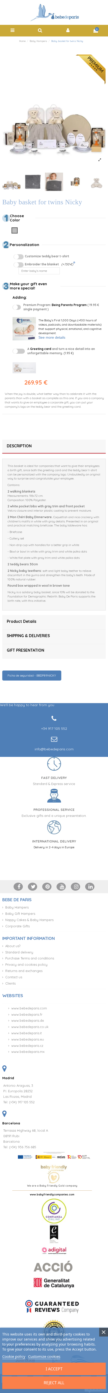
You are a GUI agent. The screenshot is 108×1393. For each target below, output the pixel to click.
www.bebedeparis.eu (27, 1039)
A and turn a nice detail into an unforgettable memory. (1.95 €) (61, 351)
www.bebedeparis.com (29, 1008)
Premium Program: (61, 307)
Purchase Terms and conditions (29, 958)
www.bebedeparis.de (27, 1020)
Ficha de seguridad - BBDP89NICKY (32, 675)
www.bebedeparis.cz (27, 1046)
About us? (12, 946)
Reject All (54, 1382)
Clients (10, 983)
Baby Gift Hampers (20, 914)
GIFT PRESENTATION (25, 650)
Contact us (13, 977)
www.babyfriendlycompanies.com (52, 1194)
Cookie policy (13, 1356)
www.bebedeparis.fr (26, 1014)
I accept (54, 1369)
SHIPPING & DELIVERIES (28, 635)
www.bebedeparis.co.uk (29, 1027)
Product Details (21, 621)
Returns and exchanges (23, 971)
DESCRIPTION (19, 446)
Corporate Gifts (17, 926)
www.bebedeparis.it (26, 1033)
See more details (51, 337)
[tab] (54, 447)
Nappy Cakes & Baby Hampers (29, 920)
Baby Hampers (17, 907)
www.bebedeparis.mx (27, 1052)
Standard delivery (19, 952)
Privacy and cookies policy (26, 964)
